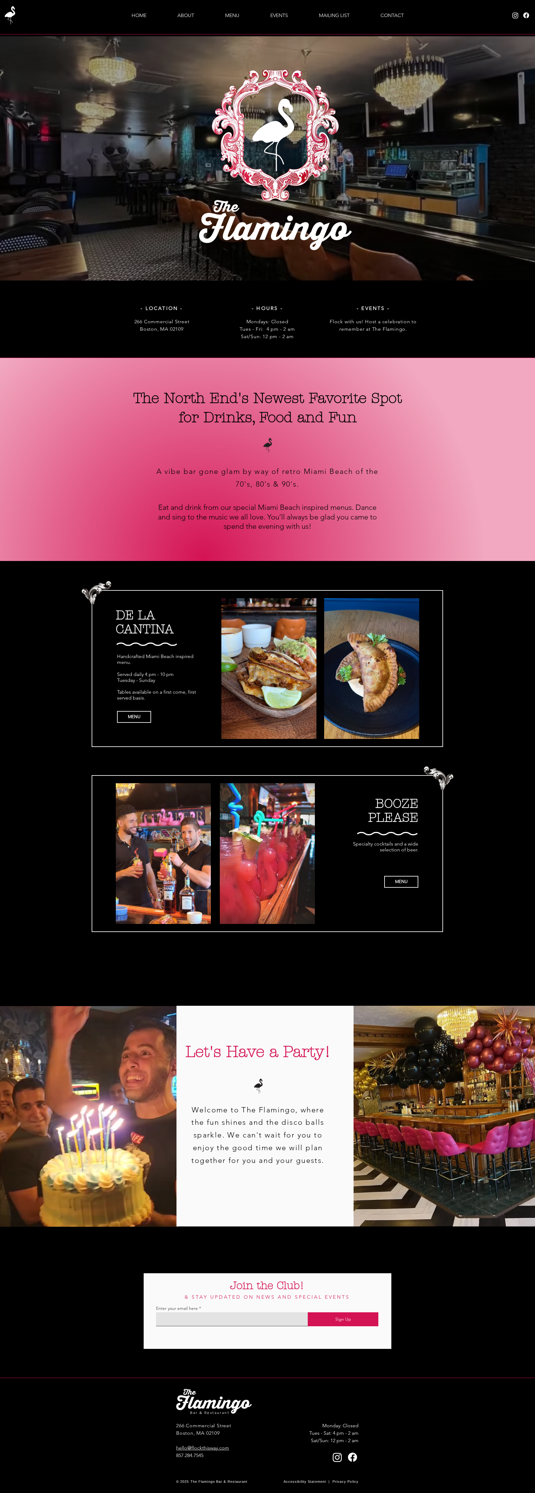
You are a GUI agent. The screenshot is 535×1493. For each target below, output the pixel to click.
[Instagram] (515, 15)
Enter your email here (177, 1308)
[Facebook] (526, 15)
